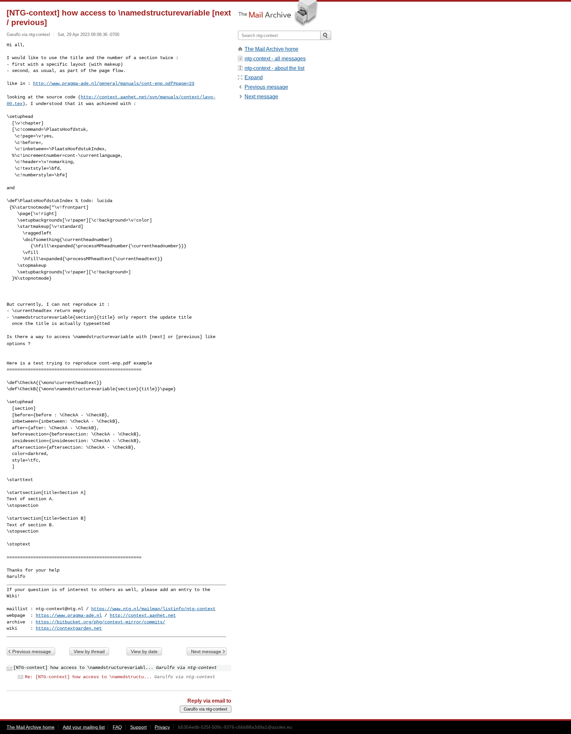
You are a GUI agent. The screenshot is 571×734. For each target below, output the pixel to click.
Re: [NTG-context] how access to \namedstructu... (88, 677)
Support (138, 727)
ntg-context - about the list (274, 68)
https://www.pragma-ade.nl (69, 615)
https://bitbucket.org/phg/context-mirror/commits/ (100, 622)
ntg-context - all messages (275, 58)
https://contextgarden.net (69, 628)
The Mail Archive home (271, 49)
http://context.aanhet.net (143, 615)
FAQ (117, 727)
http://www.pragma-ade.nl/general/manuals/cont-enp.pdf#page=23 (113, 83)
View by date (144, 651)
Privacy (162, 727)
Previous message (31, 651)
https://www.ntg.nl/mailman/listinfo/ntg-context (153, 609)
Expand (254, 77)
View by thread (89, 651)
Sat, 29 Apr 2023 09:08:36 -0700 (88, 34)
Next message (206, 651)
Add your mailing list (84, 727)
